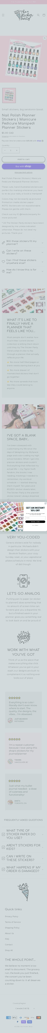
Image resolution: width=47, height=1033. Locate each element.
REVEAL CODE (35, 521)
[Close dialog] (45, 503)
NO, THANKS (35, 525)
